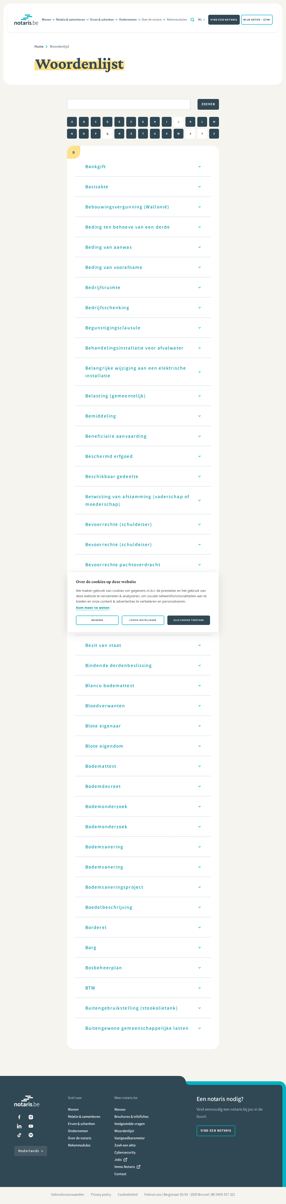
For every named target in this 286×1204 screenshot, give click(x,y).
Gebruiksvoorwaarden (67, 1194)
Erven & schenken (102, 19)
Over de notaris (152, 19)
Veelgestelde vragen (129, 1124)
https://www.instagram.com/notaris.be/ (30, 1117)
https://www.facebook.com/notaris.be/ (19, 1117)
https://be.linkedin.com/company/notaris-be (19, 1126)
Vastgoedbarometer (129, 1138)
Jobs (118, 1159)
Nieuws (120, 1109)
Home (39, 46)
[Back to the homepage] (26, 19)
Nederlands (28, 1151)
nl (200, 19)
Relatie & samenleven (70, 19)
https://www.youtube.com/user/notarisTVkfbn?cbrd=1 (30, 1126)
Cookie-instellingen (142, 620)
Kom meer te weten (92, 607)
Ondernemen (128, 19)
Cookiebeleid (128, 1194)
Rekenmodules (177, 19)
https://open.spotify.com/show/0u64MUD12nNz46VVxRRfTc (30, 1135)
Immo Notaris (124, 1167)
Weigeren (97, 620)
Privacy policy (101, 1194)
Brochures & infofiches (131, 1116)
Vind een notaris (223, 19)
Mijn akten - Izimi (257, 19)
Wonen (46, 19)
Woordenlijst (124, 1131)
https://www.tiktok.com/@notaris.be (19, 1135)
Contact (120, 1174)
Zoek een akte (125, 1145)
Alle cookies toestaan (189, 620)
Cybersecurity (125, 1152)
